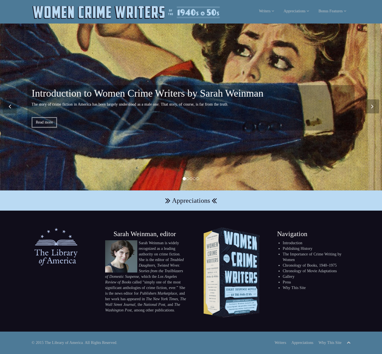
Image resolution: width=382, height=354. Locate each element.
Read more (44, 122)
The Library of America (64, 343)
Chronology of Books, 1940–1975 (310, 265)
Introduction (292, 243)
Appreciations (295, 11)
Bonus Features (331, 11)
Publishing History (297, 248)
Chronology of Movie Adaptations (310, 271)
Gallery (288, 276)
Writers (265, 11)
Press (287, 282)
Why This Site (294, 288)
